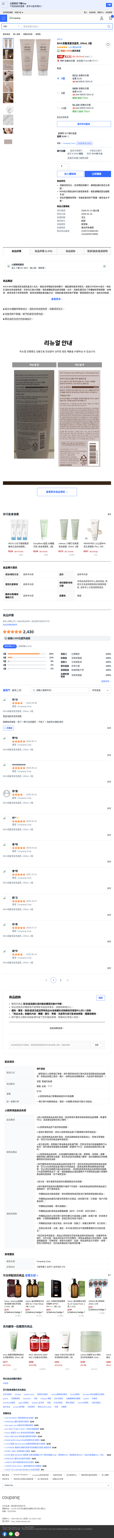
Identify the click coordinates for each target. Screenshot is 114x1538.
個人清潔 (16, 34)
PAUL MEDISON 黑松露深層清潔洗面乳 (21, 1436)
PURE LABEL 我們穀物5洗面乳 (17, 1451)
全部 (5, 26)
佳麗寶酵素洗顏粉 (73, 1399)
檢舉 (96, 1045)
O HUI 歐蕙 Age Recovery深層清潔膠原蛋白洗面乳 (25, 1444)
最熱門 (6, 690)
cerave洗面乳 (83, 1403)
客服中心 (100, 12)
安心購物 (105, 1474)
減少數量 (67, 164)
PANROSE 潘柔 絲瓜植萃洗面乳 (18, 1459)
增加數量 (67, 167)
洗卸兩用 (31, 1407)
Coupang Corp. (77, 143)
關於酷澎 (5, 1474)
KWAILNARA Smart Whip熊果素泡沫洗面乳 (22, 1440)
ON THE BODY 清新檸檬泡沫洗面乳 (19, 1418)
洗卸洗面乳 (96, 1403)
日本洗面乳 (58, 1403)
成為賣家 (109, 12)
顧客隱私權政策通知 (89, 1474)
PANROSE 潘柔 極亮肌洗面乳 (17, 1422)
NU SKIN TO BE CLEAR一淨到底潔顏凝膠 (22, 1429)
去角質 (5, 1383)
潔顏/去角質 (28, 34)
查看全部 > (31, 1275)
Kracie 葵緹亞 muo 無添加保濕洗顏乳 (20, 1433)
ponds (5, 1399)
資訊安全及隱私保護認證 (23, 1478)
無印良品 (6, 1407)
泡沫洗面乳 (58, 1399)
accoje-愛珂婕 (18, 1407)
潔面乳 (38, 34)
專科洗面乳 (70, 1403)
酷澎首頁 (6, 34)
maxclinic (27, 1399)
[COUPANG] (11, 1498)
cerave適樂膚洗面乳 (59, 1394)
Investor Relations (21, 1474)
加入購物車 (70, 174)
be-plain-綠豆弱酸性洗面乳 (93, 1394)
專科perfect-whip (44, 1407)
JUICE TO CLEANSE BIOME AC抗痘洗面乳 (22, 1470)
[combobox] (100, 690)
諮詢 (101, 998)
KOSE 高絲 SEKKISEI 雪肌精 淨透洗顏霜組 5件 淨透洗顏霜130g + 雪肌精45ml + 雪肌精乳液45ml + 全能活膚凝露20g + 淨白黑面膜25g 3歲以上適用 (55, 1455)
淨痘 (35, 1399)
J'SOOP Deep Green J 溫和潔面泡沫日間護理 (23, 1466)
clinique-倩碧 (46, 1399)
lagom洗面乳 (23, 1403)
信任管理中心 (71, 1474)
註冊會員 (92, 12)
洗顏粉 (63, 1407)
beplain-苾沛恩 (38, 1403)
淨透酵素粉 (15, 1399)
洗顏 (49, 1403)
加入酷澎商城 (43, 1478)
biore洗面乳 (75, 1394)
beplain (18, 1394)
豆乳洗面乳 (7, 1394)
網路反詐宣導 (58, 1478)
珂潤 (56, 1407)
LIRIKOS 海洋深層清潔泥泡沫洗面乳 (19, 1462)
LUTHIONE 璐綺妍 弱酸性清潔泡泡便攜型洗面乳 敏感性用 (28, 1448)
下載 (109, 5)
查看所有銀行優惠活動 (78, 158)
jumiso (86, 1399)
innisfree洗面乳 (9, 1403)
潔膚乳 (94, 1399)
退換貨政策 (57, 1474)
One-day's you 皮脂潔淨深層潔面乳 (19, 1425)
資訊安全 (5, 1478)
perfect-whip (29, 1394)
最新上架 (16, 690)
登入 (85, 12)
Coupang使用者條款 (40, 1474)
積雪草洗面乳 (42, 1394)
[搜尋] (108, 26)
